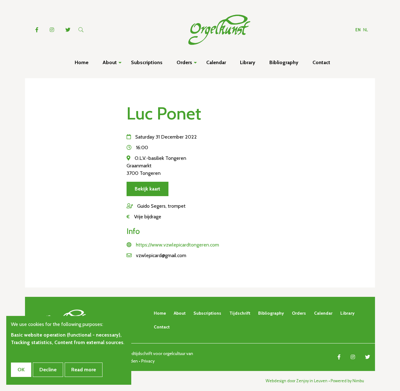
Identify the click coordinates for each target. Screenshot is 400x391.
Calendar (323, 313)
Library (347, 313)
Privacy (148, 361)
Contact (162, 327)
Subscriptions (207, 313)
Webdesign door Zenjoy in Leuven (297, 380)
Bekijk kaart (147, 189)
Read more (83, 370)
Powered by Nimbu (347, 380)
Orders (299, 313)
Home (160, 313)
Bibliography (271, 313)
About (180, 313)
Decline (48, 370)
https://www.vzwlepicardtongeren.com (177, 245)
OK (21, 370)
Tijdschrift (239, 313)
